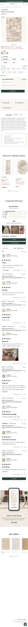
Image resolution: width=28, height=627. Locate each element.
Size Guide (25, 65)
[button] (4, 14)
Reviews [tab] (5, 236)
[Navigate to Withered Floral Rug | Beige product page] (8, 167)
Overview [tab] (9, 114)
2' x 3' (3, 68)
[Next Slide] (25, 230)
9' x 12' (9, 72)
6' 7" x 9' (24, 68)
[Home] (13, 4)
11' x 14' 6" (21, 72)
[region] (14, 230)
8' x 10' (3, 72)
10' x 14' (14, 72)
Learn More (24, 79)
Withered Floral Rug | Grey (11, 377)
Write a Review (16, 243)
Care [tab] (20, 114)
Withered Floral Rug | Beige (11, 256)
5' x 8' (18, 68)
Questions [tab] (13, 236)
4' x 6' (13, 68)
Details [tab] (15, 114)
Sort (15, 248)
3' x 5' (8, 68)
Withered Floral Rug (4, 179)
